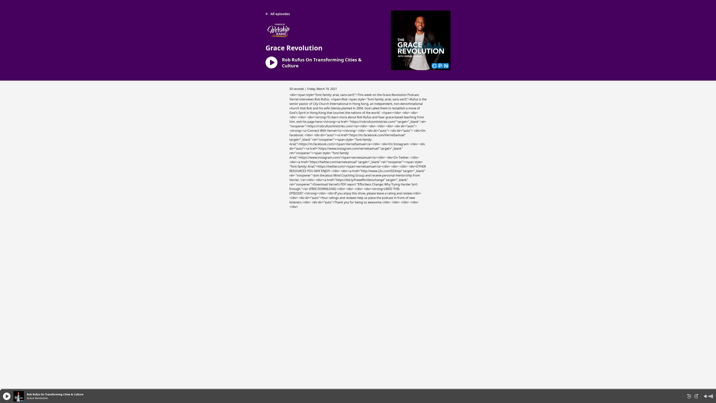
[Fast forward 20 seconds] (696, 396)
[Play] (6, 396)
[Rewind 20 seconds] (689, 396)
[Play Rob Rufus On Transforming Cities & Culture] (271, 63)
